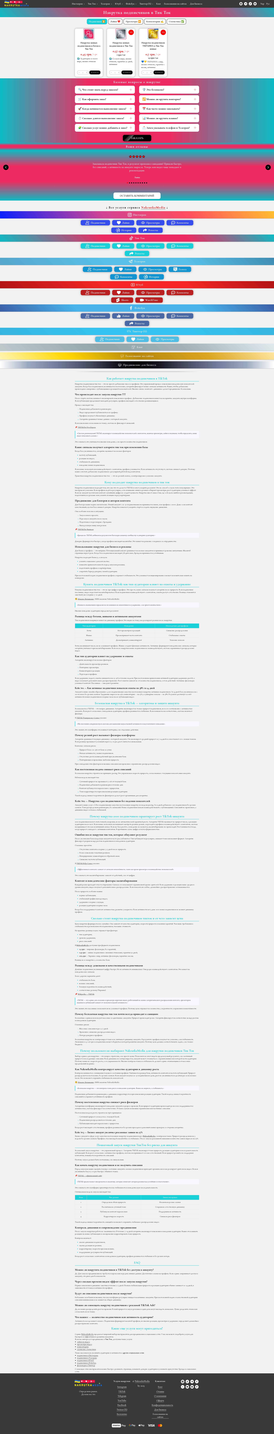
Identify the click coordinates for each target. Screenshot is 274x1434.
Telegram (122, 1396)
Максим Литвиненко (86, 599)
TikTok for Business (85, 529)
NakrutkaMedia (153, 207)
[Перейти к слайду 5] (135, 182)
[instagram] (241, 3)
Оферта (160, 1400)
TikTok (121, 1391)
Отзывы (160, 1391)
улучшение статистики (86, 1349)
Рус (268, 3)
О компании (160, 1396)
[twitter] (182, 1388)
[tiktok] (250, 3)
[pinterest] (197, 1388)
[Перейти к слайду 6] (138, 182)
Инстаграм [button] (77, 3)
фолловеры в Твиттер (86, 1365)
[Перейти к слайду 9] (144, 182)
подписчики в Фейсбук (86, 1363)
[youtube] (187, 1388)
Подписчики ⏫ (97, 21)
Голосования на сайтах (175, 3)
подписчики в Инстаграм (87, 1355)
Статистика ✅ (176, 21)
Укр (262, 3)
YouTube (122, 1400)
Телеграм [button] (105, 3)
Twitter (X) (122, 1409)
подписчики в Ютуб (85, 1360)
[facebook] (197, 1383)
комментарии (82, 1347)
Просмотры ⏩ (133, 21)
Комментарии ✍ (155, 21)
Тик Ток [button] (92, 3)
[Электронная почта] (255, 3)
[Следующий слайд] (268, 167)
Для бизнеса (196, 3)
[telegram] (245, 3)
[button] (137, 196)
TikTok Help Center (85, 863)
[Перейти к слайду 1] (127, 182)
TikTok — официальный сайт (90, 1176)
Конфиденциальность (162, 1405)
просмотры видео (84, 1344)
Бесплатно (122, 1414)
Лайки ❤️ (115, 21)
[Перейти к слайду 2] (129, 182)
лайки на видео (83, 1342)
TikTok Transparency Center (88, 718)
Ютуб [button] (118, 3)
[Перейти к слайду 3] (131, 182)
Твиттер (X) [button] (145, 3)
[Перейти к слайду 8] (142, 182)
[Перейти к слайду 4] (133, 182)
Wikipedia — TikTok (86, 994)
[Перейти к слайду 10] (146, 182)
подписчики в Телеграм (87, 1358)
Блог (158, 3)
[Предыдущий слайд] (6, 167)
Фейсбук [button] (130, 3)
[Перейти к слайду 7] (140, 182)
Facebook (121, 1405)
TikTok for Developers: (87, 427)
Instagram (122, 1386)
